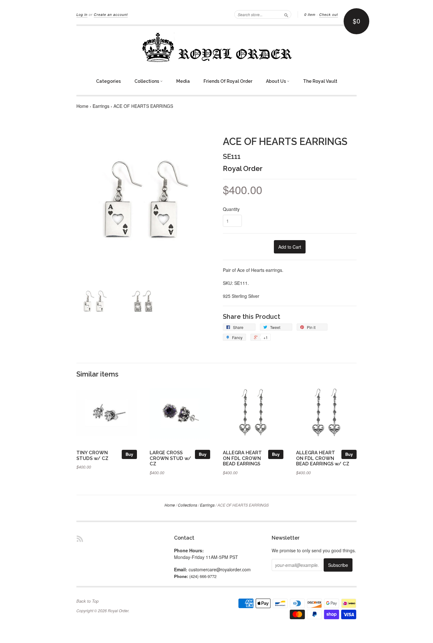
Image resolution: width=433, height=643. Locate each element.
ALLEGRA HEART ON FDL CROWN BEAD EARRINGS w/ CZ (322, 458)
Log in (81, 14)
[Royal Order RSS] (79, 538)
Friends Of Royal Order (228, 81)
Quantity (231, 209)
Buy (129, 454)
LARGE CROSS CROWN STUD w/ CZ (170, 458)
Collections (147, 81)
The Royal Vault (320, 81)
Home (82, 106)
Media (183, 81)
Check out (328, 14)
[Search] (286, 14)
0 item (309, 14)
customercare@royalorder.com (220, 569)
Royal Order (242, 168)
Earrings (101, 106)
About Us (276, 81)
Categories (108, 81)
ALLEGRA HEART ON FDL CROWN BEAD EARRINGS (242, 458)
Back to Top (87, 601)
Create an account (111, 14)
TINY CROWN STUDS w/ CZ (92, 455)
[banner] (216, 47)
